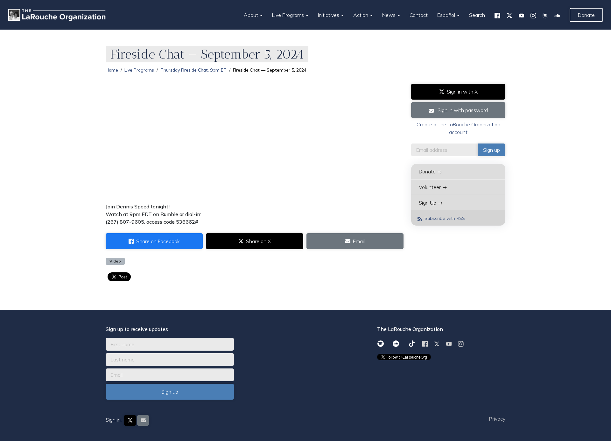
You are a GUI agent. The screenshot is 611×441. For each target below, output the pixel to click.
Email (359, 241)
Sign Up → (431, 203)
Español (446, 15)
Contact (419, 15)
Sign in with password (462, 110)
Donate (586, 15)
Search (477, 15)
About (251, 15)
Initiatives (329, 15)
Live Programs (288, 15)
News (389, 15)
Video (115, 261)
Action (361, 15)
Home (112, 70)
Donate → (430, 171)
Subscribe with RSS (444, 218)
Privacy (497, 419)
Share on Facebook (158, 241)
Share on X (258, 241)
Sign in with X (462, 91)
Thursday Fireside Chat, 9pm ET (193, 70)
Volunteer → (433, 187)
